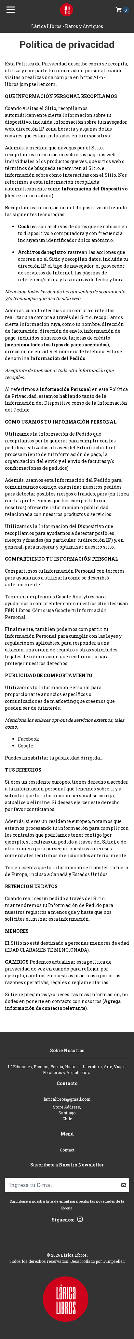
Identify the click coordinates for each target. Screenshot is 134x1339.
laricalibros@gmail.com (67, 1099)
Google (25, 746)
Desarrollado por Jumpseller (97, 1261)
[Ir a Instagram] (80, 1220)
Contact (67, 1149)
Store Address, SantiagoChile (67, 1113)
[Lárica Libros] (67, 10)
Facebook (28, 739)
